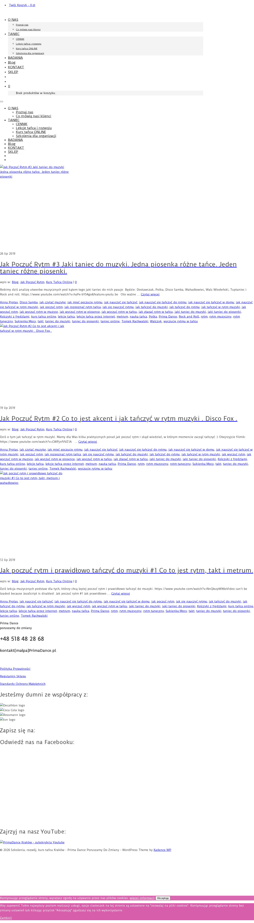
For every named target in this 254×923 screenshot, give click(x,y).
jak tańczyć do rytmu (184, 307)
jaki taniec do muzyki (190, 312)
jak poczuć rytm (51, 307)
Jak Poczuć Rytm (32, 282)
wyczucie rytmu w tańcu (181, 321)
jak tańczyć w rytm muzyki (220, 307)
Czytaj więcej (150, 294)
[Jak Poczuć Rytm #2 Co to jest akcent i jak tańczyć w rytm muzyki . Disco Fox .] (127, 364)
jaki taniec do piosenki (224, 312)
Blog (15, 282)
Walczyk (156, 321)
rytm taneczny (180, 464)
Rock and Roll (189, 316)
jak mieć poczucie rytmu (84, 302)
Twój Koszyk (22, 5)
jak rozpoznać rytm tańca (82, 307)
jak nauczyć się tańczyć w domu (211, 302)
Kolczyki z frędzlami (14, 316)
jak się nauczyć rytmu (118, 307)
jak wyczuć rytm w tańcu (119, 312)
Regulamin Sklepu (13, 676)
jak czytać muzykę (52, 302)
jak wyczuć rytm (233, 454)
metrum (122, 316)
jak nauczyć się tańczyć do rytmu (163, 302)
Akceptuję (163, 898)
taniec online (110, 321)
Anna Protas (9, 302)
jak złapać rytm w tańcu (156, 312)
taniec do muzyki (57, 321)
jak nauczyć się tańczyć (120, 302)
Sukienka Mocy (25, 321)
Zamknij (6, 918)
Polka (153, 316)
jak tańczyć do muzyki (152, 307)
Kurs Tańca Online (59, 282)
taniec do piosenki (85, 321)
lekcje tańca (66, 316)
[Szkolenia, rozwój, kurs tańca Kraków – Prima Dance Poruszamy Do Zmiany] (25, 12)
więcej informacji (142, 898)
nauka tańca (138, 316)
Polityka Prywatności (15, 669)
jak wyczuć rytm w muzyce (39, 312)
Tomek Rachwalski (134, 321)
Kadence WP (162, 850)
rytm (204, 316)
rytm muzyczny (220, 316)
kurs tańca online (43, 316)
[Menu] (1, 101)
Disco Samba (29, 302)
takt (40, 321)
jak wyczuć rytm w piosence (80, 312)
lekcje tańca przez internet (96, 316)
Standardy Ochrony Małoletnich (22, 684)
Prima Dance (168, 316)
